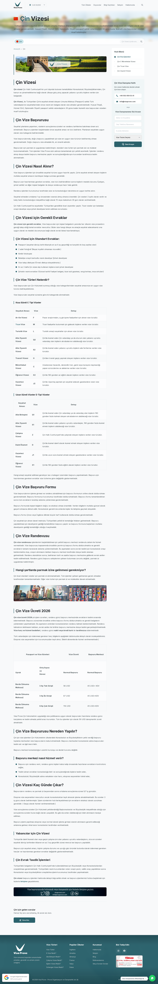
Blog (94, 957)
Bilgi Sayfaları (109, 5)
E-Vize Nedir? (51, 953)
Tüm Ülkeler (86, 5)
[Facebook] (124, 950)
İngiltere (72, 950)
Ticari (18, 324)
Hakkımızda (130, 5)
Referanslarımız (98, 960)
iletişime (24, 881)
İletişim (120, 5)
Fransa (72, 960)
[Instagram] (118, 950)
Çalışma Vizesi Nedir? (54, 960)
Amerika (72, 953)
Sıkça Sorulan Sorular (100, 964)
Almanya (73, 957)
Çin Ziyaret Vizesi (124, 71)
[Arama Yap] (142, 5)
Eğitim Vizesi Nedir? (53, 964)
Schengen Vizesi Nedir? (55, 967)
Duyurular (97, 5)
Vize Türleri (50, 950)
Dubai (72, 967)
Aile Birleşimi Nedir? (53, 957)
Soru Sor (25, 920)
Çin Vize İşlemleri (124, 57)
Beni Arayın (129, 144)
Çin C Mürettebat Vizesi (126, 61)
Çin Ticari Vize (123, 66)
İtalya (71, 964)
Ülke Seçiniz (36, 5)
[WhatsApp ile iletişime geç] (152, 978)
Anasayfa (17, 49)
